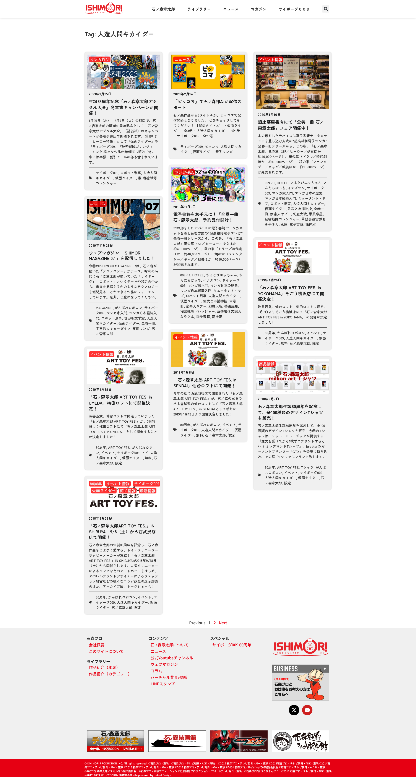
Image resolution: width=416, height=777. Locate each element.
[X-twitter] (294, 710)
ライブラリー (199, 9)
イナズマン (296, 187)
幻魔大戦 (300, 213)
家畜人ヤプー (280, 213)
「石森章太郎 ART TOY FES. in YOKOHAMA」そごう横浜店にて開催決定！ (291, 293)
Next (223, 622)
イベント (314, 332)
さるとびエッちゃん (306, 182)
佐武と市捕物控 (300, 208)
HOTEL (282, 182)
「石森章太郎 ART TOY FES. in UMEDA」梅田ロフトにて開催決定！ (120, 402)
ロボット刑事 (130, 172)
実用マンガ (141, 328)
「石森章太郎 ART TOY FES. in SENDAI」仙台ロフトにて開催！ (204, 382)
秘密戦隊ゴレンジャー (282, 219)
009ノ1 (270, 182)
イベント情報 (270, 59)
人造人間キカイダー (308, 203)
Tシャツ (307, 467)
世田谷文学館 (134, 318)
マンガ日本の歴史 (308, 193)
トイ (144, 452)
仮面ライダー (125, 177)
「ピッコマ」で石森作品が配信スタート (207, 104)
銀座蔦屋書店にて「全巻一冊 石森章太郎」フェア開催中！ (290, 125)
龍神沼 (310, 224)
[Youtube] (307, 710)
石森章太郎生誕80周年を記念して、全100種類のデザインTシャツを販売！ (290, 412)
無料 (284, 343)
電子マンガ (224, 151)
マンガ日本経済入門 (280, 198)
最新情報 (147, 490)
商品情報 (267, 364)
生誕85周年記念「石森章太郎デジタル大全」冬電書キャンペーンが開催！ (123, 107)
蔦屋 (284, 224)
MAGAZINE (104, 307)
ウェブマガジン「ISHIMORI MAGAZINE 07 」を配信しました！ (122, 255)
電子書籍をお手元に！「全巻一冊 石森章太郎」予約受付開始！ (205, 217)
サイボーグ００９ (294, 9)
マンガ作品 (99, 59)
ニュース (231, 9)
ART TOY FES (119, 447)
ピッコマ (212, 146)
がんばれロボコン (128, 307)
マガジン (258, 9)
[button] (325, 9)
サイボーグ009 (107, 172)
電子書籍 (296, 224)
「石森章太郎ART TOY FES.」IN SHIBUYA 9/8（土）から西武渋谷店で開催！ (122, 531)
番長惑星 (316, 213)
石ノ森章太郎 (163, 9)
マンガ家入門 (282, 193)
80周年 (270, 332)
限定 (315, 343)
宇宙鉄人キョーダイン (113, 328)
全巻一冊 (148, 323)
